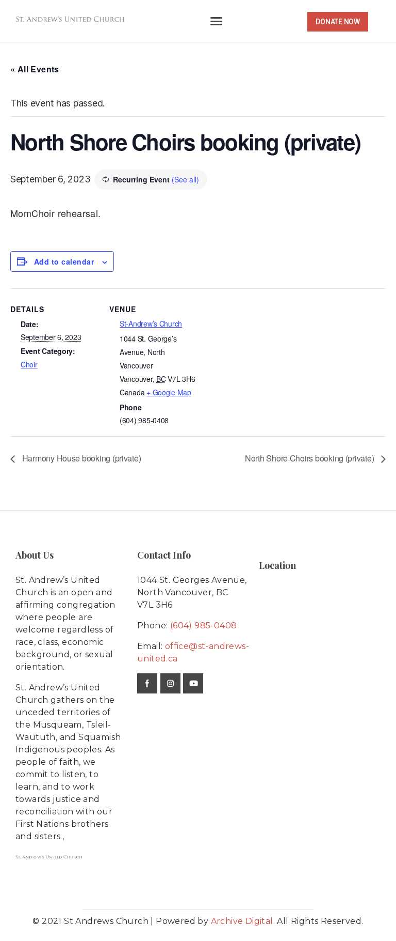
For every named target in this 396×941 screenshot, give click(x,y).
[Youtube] (193, 683)
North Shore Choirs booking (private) (310, 458)
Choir (29, 364)
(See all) (185, 179)
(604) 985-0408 (203, 625)
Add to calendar (64, 261)
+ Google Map (168, 392)
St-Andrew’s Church (151, 323)
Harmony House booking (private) (80, 458)
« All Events (34, 69)
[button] (216, 21)
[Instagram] (170, 683)
